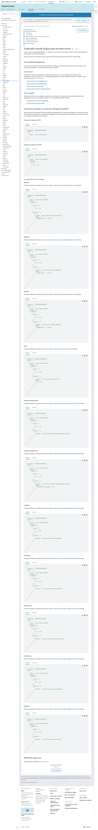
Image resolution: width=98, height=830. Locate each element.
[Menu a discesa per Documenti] (55, 1)
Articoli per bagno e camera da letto (55, 810)
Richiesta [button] (27, 124)
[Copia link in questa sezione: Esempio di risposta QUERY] (43, 145)
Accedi (94, 1)
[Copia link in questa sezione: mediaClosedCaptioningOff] (40, 401)
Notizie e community (40, 1)
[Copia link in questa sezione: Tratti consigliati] (35, 93)
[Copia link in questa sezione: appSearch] (31, 237)
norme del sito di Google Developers (61, 778)
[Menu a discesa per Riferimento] (36, 9)
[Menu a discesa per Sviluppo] (25, 9)
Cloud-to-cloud (8, 6)
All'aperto (52, 813)
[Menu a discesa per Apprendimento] (16, 9)
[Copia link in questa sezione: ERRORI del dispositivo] (43, 758)
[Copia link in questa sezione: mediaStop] (31, 706)
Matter (22, 791)
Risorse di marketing (70, 795)
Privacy (27, 827)
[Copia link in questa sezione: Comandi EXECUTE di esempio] (45, 179)
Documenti (51, 1)
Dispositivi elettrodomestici (54, 802)
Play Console (82, 791)
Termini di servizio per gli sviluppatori (71, 805)
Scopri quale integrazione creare (27, 814)
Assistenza (41, 9)
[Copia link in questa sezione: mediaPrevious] (33, 606)
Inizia (3, 9)
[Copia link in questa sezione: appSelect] (30, 291)
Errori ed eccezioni (38, 78)
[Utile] (85, 26)
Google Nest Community (85, 800)
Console (88, 1)
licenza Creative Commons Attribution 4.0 (69, 776)
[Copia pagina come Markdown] (76, 49)
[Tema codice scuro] (85, 127)
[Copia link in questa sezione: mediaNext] (31, 505)
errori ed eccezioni (43, 761)
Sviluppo (23, 1)
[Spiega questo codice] (82, 127)
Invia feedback (82, 30)
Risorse (30, 1)
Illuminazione (53, 791)
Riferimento (31, 9)
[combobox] (66, 1)
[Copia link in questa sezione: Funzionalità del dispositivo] (46, 62)
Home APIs (38, 793)
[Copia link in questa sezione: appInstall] (30, 182)
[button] (9, 25)
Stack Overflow (83, 797)
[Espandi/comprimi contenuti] (34, 30)
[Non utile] (87, 26)
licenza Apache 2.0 (36, 778)
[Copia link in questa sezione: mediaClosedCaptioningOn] (39, 451)
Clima (51, 793)
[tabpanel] (56, 133)
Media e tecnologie (55, 798)
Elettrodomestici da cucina (55, 806)
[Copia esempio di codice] (87, 127)
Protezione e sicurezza (56, 796)
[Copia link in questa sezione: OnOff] (28, 346)
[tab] (27, 124)
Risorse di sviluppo (69, 797)
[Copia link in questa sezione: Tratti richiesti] (34, 72)
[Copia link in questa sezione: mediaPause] (32, 555)
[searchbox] (10, 14)
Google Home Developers (29, 26)
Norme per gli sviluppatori (71, 808)
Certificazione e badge (70, 792)
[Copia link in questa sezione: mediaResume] (33, 656)
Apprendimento (11, 9)
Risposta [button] (34, 124)
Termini (22, 827)
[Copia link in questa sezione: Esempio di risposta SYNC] (42, 120)
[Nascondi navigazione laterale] (17, 827)
